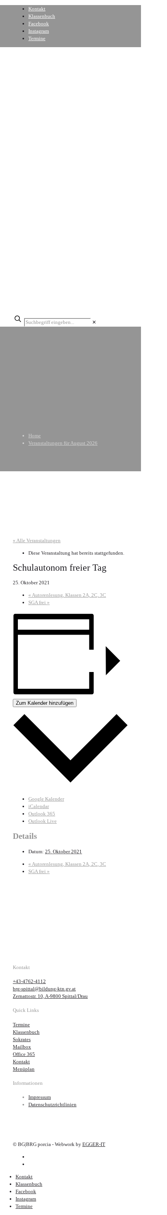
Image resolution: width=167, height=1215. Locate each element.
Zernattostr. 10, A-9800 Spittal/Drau (50, 996)
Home (34, 436)
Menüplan (24, 1069)
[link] (94, 322)
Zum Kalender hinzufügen (44, 703)
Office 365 (24, 1054)
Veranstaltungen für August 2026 (62, 443)
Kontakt (36, 9)
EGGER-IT (93, 1144)
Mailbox (22, 1047)
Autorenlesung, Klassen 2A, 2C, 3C (67, 595)
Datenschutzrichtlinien (52, 1104)
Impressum (39, 1097)
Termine (36, 38)
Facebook (38, 24)
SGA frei (39, 602)
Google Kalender (46, 799)
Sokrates (22, 1039)
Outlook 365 (41, 814)
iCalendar (38, 806)
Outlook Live (42, 821)
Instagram (38, 31)
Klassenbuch (41, 16)
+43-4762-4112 (29, 981)
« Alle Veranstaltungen (37, 540)
